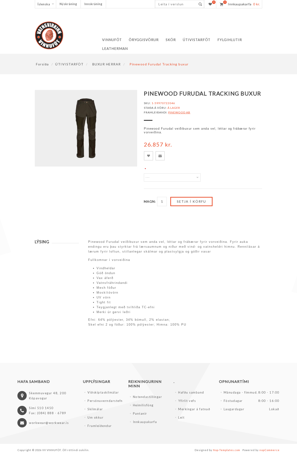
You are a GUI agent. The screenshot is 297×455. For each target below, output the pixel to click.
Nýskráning (68, 4)
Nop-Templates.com (226, 450)
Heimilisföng (143, 405)
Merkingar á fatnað (194, 409)
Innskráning (93, 4)
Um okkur (95, 417)
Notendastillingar (147, 397)
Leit (181, 417)
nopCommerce (269, 450)
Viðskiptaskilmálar (103, 392)
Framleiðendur (99, 426)
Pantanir (140, 413)
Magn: (150, 201)
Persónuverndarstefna (105, 401)
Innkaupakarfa (145, 422)
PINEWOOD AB (179, 112)
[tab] (57, 241)
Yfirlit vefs (187, 401)
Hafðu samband (191, 392)
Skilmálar (95, 409)
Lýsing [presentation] (42, 241)
